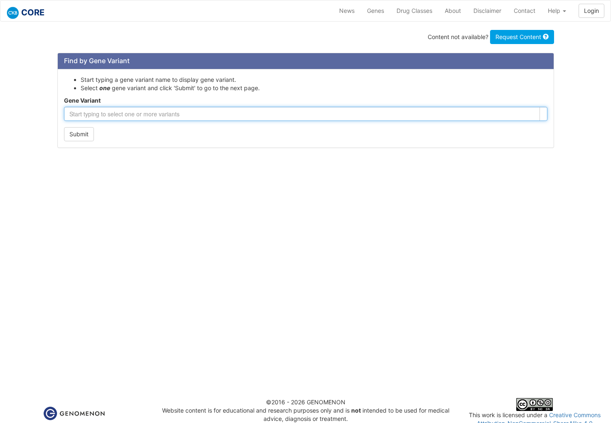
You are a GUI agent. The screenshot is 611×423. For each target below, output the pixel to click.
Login (591, 10)
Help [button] (555, 10)
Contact (524, 10)
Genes (375, 10)
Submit (79, 134)
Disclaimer (487, 10)
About (453, 10)
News (347, 10)
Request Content (519, 36)
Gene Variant (82, 100)
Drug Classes (414, 10)
